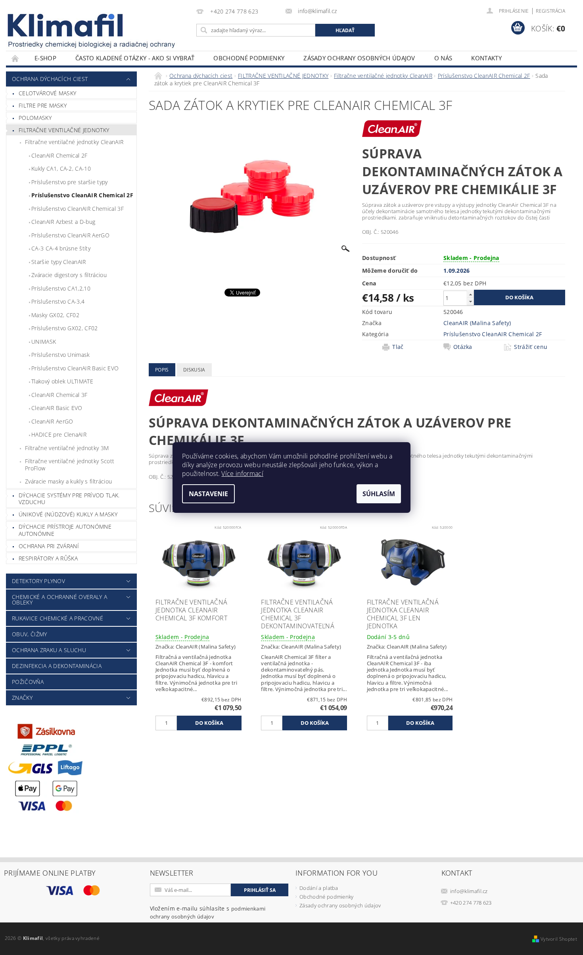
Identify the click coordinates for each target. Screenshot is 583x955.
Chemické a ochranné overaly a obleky (59, 599)
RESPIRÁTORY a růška (48, 558)
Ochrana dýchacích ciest (50, 79)
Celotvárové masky (47, 93)
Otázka (462, 346)
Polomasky (35, 117)
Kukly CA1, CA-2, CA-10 (61, 168)
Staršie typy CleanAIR (58, 262)
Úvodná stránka (15, 58)
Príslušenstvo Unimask (60, 354)
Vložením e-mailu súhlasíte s (208, 912)
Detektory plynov (38, 581)
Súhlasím (378, 493)
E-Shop (45, 58)
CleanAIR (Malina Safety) (477, 323)
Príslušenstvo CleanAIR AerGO (70, 235)
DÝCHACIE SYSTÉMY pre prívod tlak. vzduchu (69, 498)
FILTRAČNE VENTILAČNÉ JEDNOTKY (64, 130)
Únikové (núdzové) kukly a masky (68, 514)
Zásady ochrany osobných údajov (359, 58)
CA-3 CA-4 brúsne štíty (60, 248)
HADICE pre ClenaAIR (58, 434)
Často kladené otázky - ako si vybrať (135, 58)
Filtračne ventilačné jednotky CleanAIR (74, 142)
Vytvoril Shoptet (559, 939)
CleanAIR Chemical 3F (59, 395)
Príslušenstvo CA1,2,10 (60, 288)
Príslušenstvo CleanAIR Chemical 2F (82, 195)
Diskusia (194, 369)
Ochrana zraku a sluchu (49, 650)
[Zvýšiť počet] (470, 294)
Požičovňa (28, 681)
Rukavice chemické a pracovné (57, 618)
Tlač (397, 346)
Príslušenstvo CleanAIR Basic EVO (75, 368)
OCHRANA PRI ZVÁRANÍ (49, 546)
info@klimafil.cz (469, 891)
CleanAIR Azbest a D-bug (63, 221)
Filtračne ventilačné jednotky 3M (67, 448)
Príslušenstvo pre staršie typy (69, 182)
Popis (162, 369)
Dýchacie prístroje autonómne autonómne (65, 530)
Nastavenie (208, 493)
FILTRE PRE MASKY (43, 105)
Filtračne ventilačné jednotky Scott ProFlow (69, 464)
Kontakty (486, 58)
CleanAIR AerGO (52, 421)
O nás (443, 58)
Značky (22, 697)
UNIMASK (43, 341)
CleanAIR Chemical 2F (59, 155)
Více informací (242, 473)
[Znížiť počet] (470, 301)
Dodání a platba (318, 887)
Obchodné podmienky (248, 58)
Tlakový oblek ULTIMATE (62, 381)
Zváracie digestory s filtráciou (69, 275)
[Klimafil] (65, 25)
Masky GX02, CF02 (55, 315)
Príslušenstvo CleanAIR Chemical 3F (77, 208)
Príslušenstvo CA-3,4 (57, 301)
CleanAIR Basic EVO (56, 408)
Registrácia (550, 11)
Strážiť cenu (530, 346)
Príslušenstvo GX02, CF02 (64, 328)
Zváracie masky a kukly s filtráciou (68, 481)
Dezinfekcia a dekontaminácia (57, 666)
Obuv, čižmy (29, 634)
